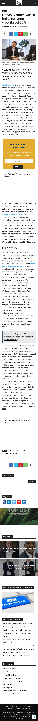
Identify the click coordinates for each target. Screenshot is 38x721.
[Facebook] (11, 34)
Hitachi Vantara (17, 450)
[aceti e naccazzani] (19, 567)
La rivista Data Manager (12, 706)
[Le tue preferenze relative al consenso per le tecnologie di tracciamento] (34, 717)
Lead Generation (9, 672)
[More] (30, 34)
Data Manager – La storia (12, 678)
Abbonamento (8, 684)
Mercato (10, 8)
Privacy (18, 708)
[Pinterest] (20, 34)
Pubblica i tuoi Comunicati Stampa (15, 691)
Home (4, 8)
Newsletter (10, 708)
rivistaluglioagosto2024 (10, 453)
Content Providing (9, 675)
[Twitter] (16, 34)
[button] (3, 3)
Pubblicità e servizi (9, 669)
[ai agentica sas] (19, 549)
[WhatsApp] (25, 34)
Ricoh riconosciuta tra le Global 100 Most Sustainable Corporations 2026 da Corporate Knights (18, 633)
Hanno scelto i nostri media (12, 681)
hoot (25, 450)
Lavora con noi (8, 694)
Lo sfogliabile (7, 688)
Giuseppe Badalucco (10, 26)
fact (10, 450)
